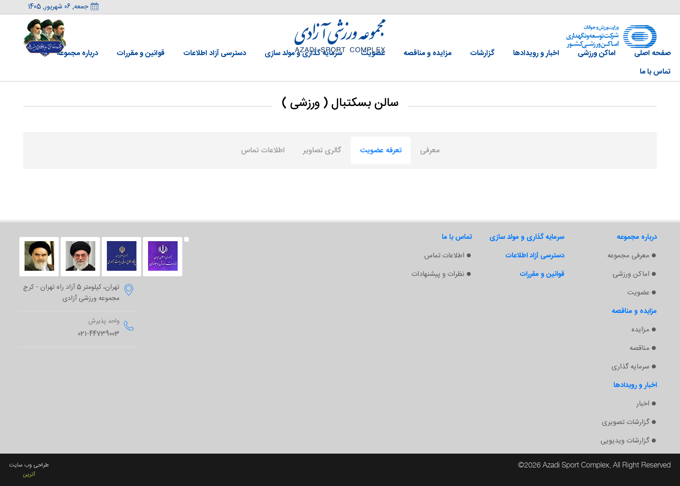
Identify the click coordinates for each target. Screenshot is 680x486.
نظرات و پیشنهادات (437, 274)
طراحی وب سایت (29, 465)
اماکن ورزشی (630, 274)
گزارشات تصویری (625, 422)
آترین (29, 474)
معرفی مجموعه (628, 256)
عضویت (638, 293)
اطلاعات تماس (444, 256)
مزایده (640, 330)
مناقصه (639, 348)
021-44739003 (98, 334)
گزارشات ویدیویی (624, 441)
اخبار (643, 404)
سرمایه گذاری (630, 367)
